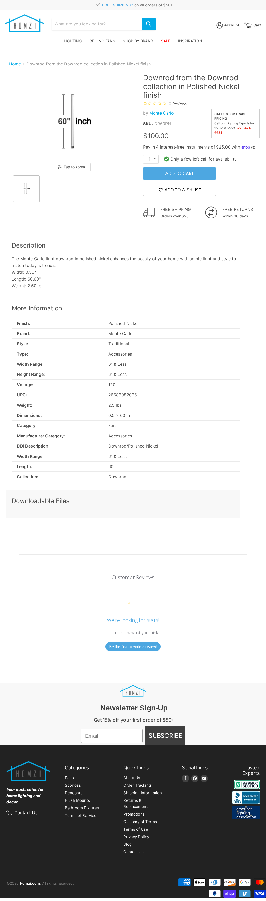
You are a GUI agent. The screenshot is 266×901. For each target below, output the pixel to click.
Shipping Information (142, 792)
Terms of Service (80, 815)
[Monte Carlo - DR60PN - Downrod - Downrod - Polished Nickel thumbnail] (26, 189)
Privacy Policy (136, 836)
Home (15, 64)
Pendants (73, 792)
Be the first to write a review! (133, 646)
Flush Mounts (77, 800)
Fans (69, 777)
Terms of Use (135, 829)
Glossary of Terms (140, 821)
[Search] (149, 24)
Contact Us (26, 812)
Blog (127, 844)
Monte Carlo (161, 113)
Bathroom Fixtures (82, 807)
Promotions (134, 814)
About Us (131, 777)
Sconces (73, 785)
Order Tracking (137, 785)
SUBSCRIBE (165, 735)
